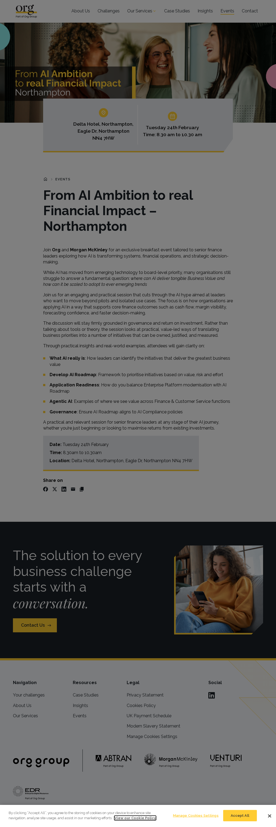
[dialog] (138, 816)
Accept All (240, 816)
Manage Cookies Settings (196, 816)
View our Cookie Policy (135, 818)
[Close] (269, 816)
